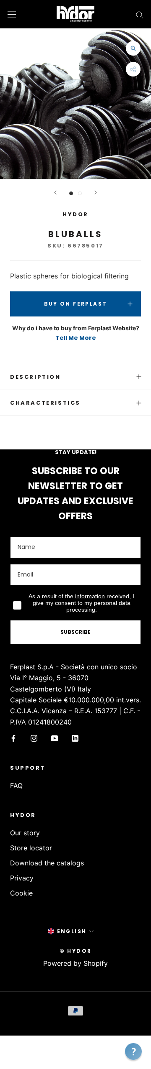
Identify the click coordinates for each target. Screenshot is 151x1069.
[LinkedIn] (75, 737)
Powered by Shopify (75, 963)
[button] (133, 1051)
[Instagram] (34, 737)
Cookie (21, 893)
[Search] (139, 14)
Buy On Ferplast (75, 303)
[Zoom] (133, 48)
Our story (25, 833)
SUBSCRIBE (75, 631)
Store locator (31, 848)
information (90, 596)
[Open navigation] (12, 14)
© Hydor (76, 950)
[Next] (95, 192)
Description (35, 377)
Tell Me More (75, 338)
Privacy (22, 878)
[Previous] (55, 192)
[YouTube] (54, 737)
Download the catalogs (47, 863)
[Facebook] (13, 737)
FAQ (16, 785)
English (72, 931)
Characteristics (45, 403)
